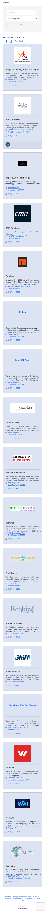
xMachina (10, 866)
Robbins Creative (14, 623)
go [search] (23, 25)
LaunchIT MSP (12, 422)
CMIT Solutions (13, 228)
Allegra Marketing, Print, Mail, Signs (22, 69)
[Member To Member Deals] (8, 146)
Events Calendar (25, 897)
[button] (4, 38)
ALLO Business (13, 120)
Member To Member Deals (14, 898)
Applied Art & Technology (18, 178)
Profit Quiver (11, 573)
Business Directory (11, 897)
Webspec (10, 767)
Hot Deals (35, 897)
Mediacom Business (15, 473)
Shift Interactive (13, 671)
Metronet (10, 523)
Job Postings (28, 898)
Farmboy (10, 276)
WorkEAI (10, 818)
